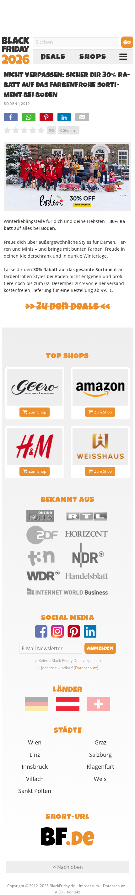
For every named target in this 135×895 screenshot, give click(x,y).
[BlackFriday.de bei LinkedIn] (92, 635)
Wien (34, 742)
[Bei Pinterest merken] (46, 117)
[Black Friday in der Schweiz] (95, 709)
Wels (100, 779)
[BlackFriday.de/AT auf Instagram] (59, 635)
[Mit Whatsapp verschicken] (28, 117)
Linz (35, 754)
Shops (92, 57)
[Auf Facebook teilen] (11, 117)
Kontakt (73, 891)
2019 (25, 103)
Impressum (89, 885)
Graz (100, 742)
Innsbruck (35, 766)
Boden (10, 103)
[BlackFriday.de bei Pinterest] (76, 635)
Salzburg (100, 754)
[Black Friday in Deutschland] (40, 709)
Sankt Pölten (34, 791)
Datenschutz (86, 667)
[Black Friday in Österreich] (67, 709)
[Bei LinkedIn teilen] (64, 117)
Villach (35, 779)
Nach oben (70, 867)
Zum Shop (37, 412)
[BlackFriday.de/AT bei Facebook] (43, 635)
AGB (59, 891)
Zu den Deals (67, 306)
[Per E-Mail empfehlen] (82, 117)
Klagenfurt (100, 766)
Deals (53, 57)
